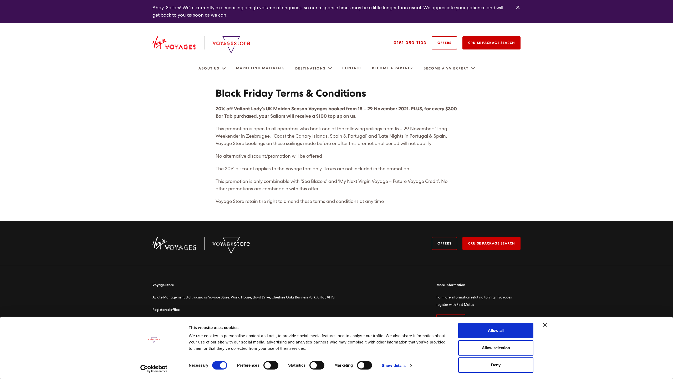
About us (208, 68)
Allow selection (496, 348)
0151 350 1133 (410, 43)
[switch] (270, 365)
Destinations (310, 68)
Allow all (496, 330)
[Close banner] (545, 325)
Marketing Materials (260, 68)
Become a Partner (392, 68)
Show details (394, 365)
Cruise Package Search (491, 43)
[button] (224, 68)
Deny (496, 365)
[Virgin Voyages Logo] (178, 42)
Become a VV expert (446, 68)
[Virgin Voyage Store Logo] (231, 44)
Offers (444, 43)
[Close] (518, 7)
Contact (351, 68)
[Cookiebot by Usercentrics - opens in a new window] (154, 369)
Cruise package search (491, 243)
